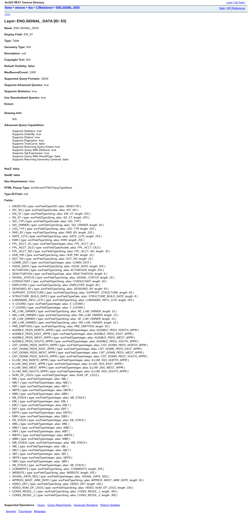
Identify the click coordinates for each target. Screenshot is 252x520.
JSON (7, 14)
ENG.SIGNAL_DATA (68, 7)
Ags (30, 7)
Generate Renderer (86, 505)
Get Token (239, 2)
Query (41, 505)
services (20, 7)
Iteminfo (11, 511)
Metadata (40, 511)
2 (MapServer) (44, 7)
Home (8, 7)
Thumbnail (25, 511)
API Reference (236, 8)
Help (222, 8)
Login (229, 2)
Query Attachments (59, 505)
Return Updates (110, 505)
